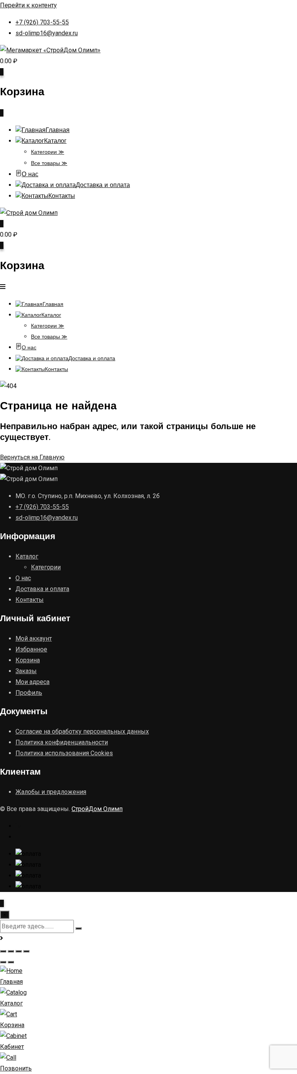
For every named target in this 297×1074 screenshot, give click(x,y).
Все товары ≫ (49, 164)
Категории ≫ (47, 152)
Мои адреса (32, 682)
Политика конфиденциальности (61, 742)
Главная (58, 130)
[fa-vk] (18, 836)
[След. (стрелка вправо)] (11, 962)
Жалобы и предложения (50, 792)
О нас (30, 175)
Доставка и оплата (103, 185)
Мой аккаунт (33, 638)
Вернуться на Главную (32, 457)
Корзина (27, 660)
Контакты (61, 196)
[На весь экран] (11, 951)
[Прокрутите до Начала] (2, 903)
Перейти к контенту (28, 5)
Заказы (26, 671)
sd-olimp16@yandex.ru (46, 33)
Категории (46, 567)
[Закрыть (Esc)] (26, 951)
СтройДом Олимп (97, 809)
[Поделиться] (18, 951)
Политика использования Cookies (64, 753)
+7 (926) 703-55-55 (42, 22)
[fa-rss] (18, 826)
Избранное (31, 649)
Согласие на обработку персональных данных (82, 731)
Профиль (28, 692)
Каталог (55, 141)
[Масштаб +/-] (3, 951)
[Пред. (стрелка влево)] (3, 962)
